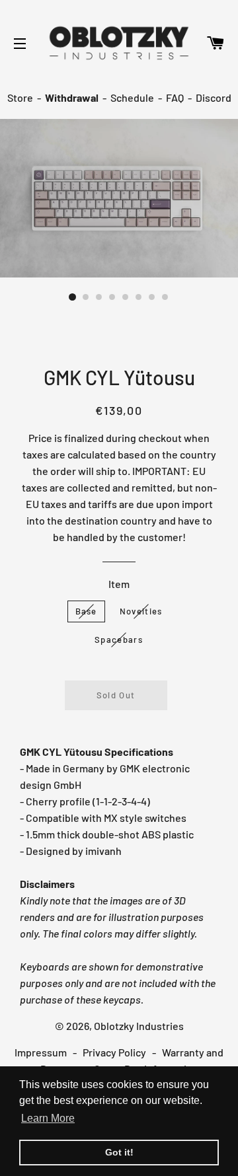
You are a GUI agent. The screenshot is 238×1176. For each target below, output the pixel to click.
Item (119, 583)
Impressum (41, 1052)
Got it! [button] (119, 1152)
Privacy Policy (114, 1052)
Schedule (132, 97)
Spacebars (119, 639)
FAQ (175, 97)
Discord (213, 97)
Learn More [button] (48, 1118)
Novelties (141, 611)
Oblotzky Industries (139, 1025)
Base (86, 611)
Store (20, 97)
